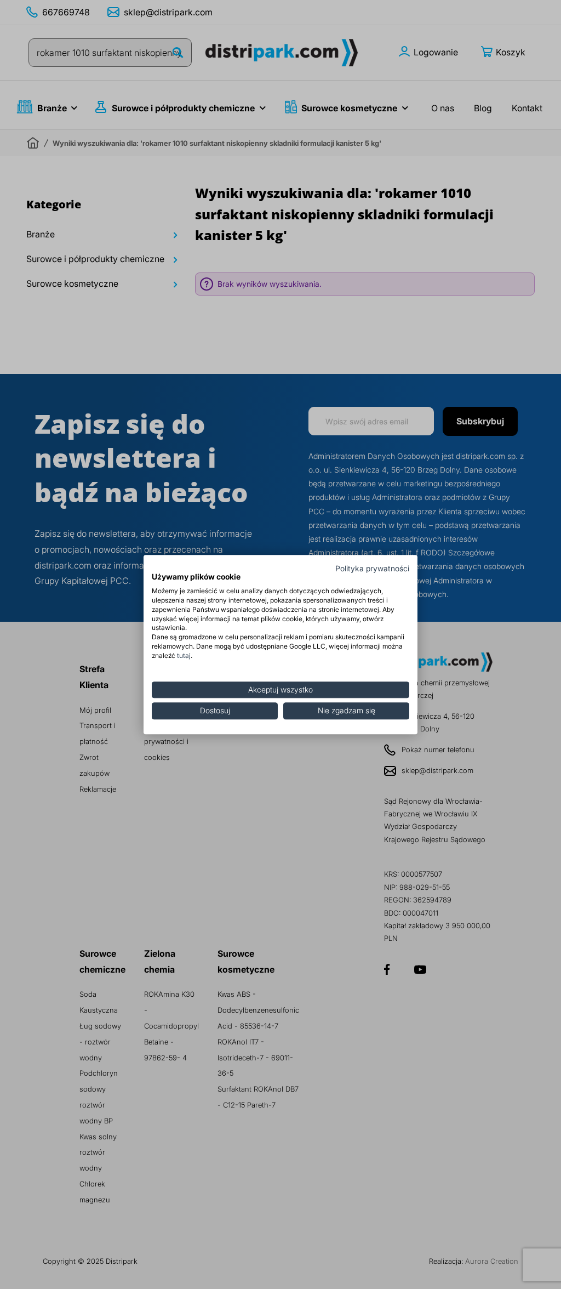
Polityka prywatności (372, 568)
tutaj (184, 655)
